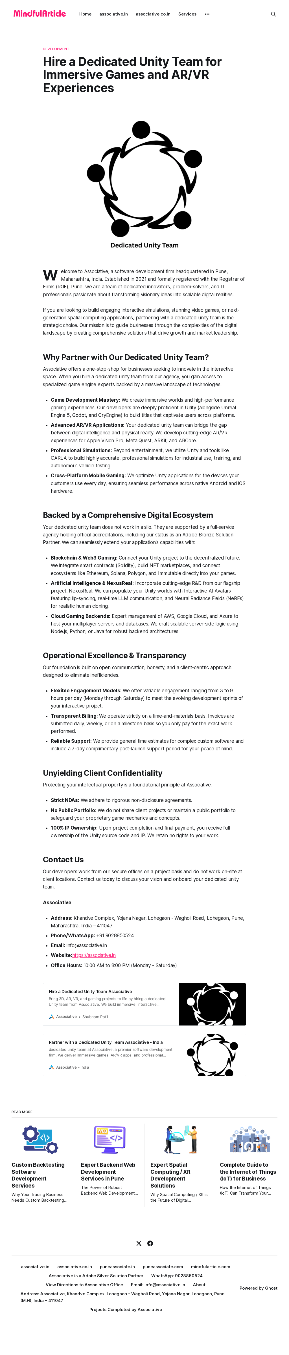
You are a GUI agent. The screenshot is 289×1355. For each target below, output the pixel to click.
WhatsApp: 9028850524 (177, 1275)
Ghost (271, 1288)
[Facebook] (150, 1243)
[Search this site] (273, 14)
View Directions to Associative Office (84, 1284)
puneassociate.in (117, 1266)
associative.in (113, 14)
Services (187, 14)
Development (56, 49)
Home (85, 14)
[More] (207, 14)
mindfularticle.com (210, 1266)
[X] (139, 1243)
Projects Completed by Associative (125, 1309)
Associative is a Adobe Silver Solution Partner (96, 1275)
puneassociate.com (163, 1266)
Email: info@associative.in (158, 1284)
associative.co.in (153, 14)
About (199, 1284)
